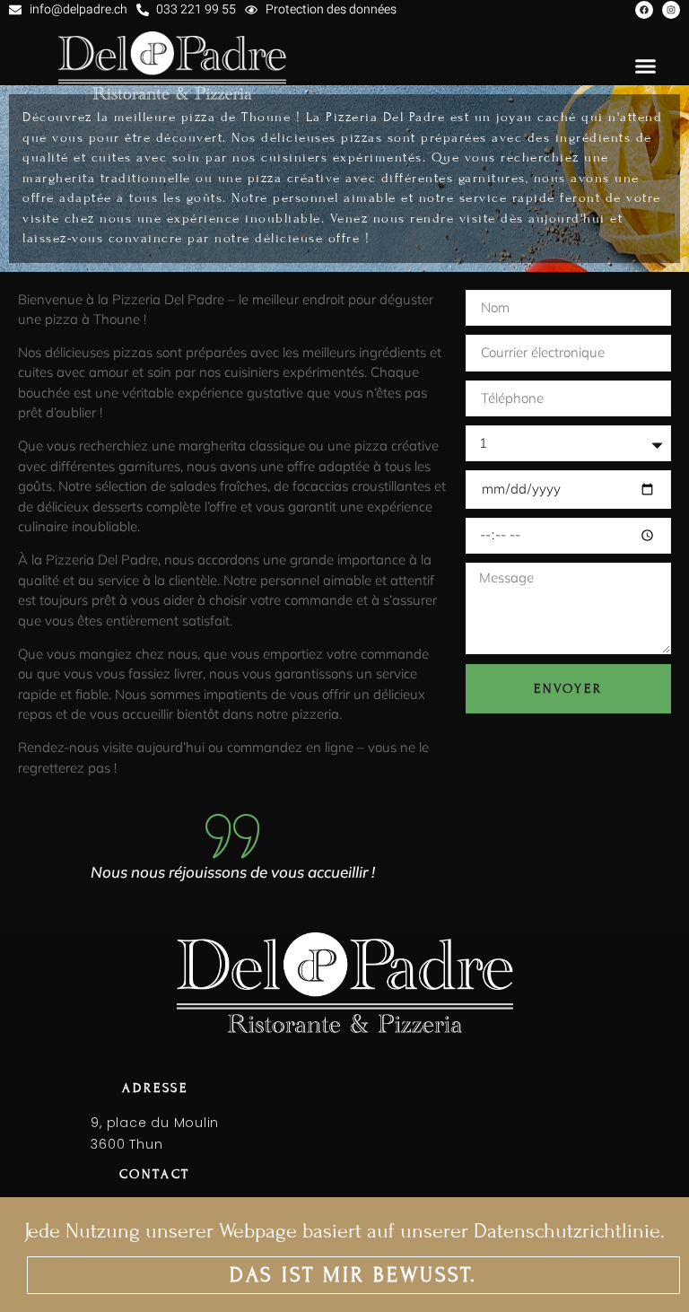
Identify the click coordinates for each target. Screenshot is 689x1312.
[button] (646, 65)
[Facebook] (644, 10)
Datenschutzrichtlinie (567, 1231)
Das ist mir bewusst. (353, 1275)
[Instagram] (671, 10)
